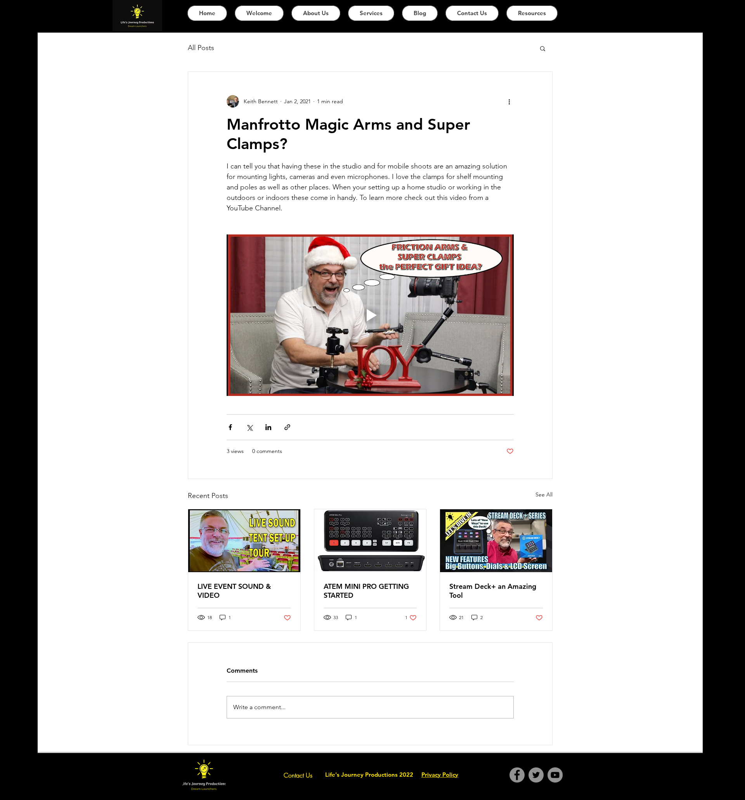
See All (544, 494)
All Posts (201, 47)
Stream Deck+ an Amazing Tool (492, 591)
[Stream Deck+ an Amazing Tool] (496, 540)
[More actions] (509, 101)
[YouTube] (555, 775)
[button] (542, 48)
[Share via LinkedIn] (268, 427)
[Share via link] (287, 427)
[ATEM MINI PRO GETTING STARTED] (370, 540)
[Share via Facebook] (230, 427)
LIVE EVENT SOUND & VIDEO (234, 591)
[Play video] (370, 315)
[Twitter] (536, 775)
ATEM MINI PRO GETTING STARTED (366, 591)
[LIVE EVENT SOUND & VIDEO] (244, 540)
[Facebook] (517, 775)
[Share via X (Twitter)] (249, 427)
